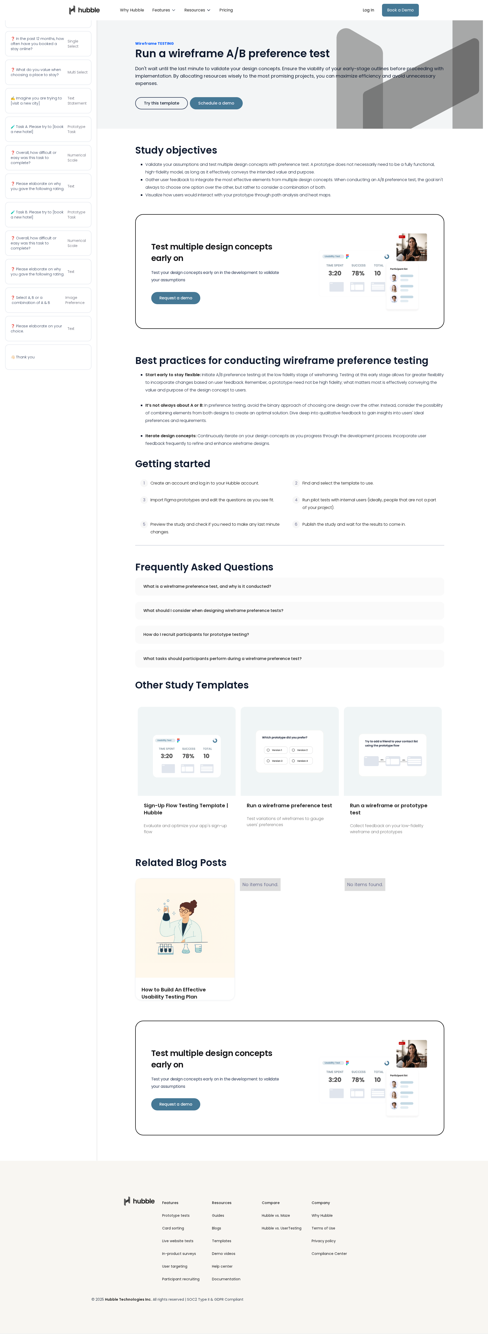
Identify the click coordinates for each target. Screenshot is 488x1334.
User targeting (174, 1266)
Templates (221, 1240)
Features (170, 1202)
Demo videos (223, 1253)
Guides (218, 1215)
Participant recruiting (181, 1279)
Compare (271, 1202)
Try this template (161, 103)
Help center (222, 1266)
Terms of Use (323, 1228)
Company (321, 1202)
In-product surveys (179, 1253)
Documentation (226, 1279)
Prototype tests (176, 1215)
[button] (164, 10)
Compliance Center (329, 1253)
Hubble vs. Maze (276, 1215)
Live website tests (177, 1240)
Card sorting (173, 1228)
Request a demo (175, 298)
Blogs (216, 1228)
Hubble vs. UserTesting (281, 1228)
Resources (222, 1202)
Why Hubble (132, 10)
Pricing (226, 10)
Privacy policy (324, 1240)
